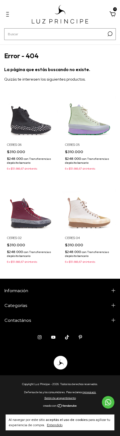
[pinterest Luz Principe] (80, 337)
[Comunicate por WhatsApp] (108, 402)
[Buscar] (109, 34)
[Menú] (8, 15)
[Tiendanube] (60, 406)
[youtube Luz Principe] (53, 337)
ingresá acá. (89, 392)
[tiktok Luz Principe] (67, 337)
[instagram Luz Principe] (39, 337)
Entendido (55, 425)
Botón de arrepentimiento (60, 398)
